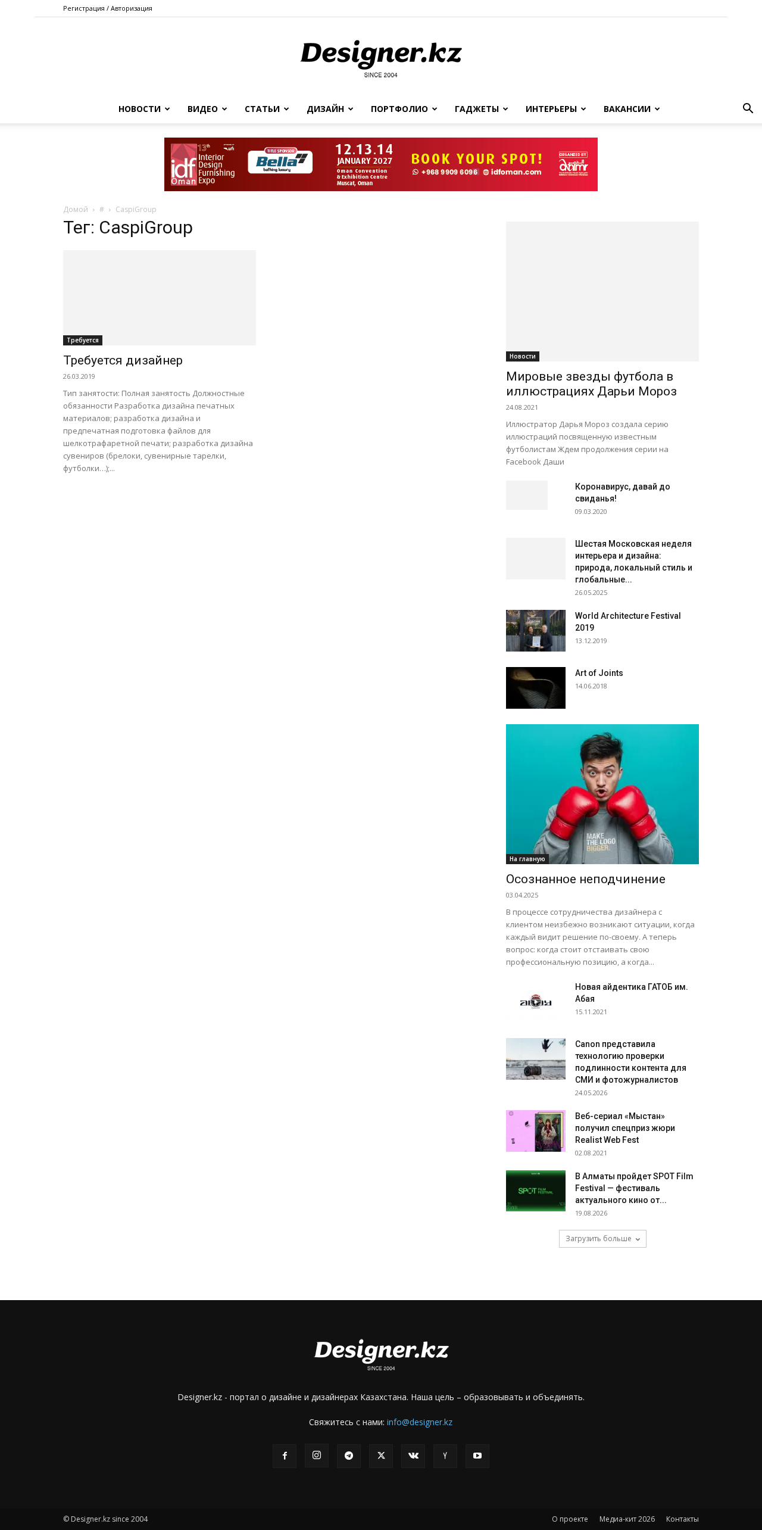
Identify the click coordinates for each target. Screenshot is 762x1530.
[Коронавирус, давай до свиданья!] (527, 495)
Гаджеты (477, 108)
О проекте (570, 1519)
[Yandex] (445, 1456)
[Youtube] (477, 1456)
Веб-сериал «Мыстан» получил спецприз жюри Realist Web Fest (625, 1128)
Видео (203, 108)
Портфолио (399, 108)
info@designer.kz (419, 1422)
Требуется (83, 340)
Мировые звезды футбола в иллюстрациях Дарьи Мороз (591, 383)
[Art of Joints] (536, 688)
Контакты (682, 1519)
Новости (139, 108)
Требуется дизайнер (123, 360)
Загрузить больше (599, 1238)
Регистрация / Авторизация (107, 8)
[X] (381, 1456)
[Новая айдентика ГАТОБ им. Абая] (536, 1002)
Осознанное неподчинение (586, 879)
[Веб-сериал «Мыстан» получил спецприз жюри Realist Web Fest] (536, 1131)
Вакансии (627, 108)
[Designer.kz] (381, 56)
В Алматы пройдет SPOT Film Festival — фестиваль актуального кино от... (634, 1188)
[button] (747, 110)
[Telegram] (349, 1456)
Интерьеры (551, 108)
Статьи (262, 108)
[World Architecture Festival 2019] (536, 631)
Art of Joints (599, 673)
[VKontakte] (413, 1456)
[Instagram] (317, 1455)
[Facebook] (284, 1456)
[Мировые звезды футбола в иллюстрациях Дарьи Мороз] (602, 292)
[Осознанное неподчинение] (602, 794)
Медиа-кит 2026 (627, 1519)
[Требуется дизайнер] (159, 297)
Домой (75, 209)
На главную (527, 859)
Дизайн (325, 108)
